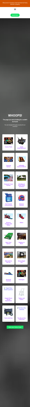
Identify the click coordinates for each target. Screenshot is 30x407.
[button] (15, 9)
